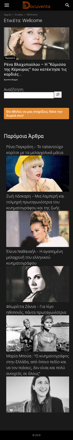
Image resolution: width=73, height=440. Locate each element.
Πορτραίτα (10, 57)
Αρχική (7, 14)
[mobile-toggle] (6, 5)
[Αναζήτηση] (58, 94)
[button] (67, 5)
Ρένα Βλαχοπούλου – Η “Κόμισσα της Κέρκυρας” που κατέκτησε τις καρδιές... (35, 69)
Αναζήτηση (13, 89)
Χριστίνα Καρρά (11, 80)
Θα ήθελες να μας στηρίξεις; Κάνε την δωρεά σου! (34, 113)
